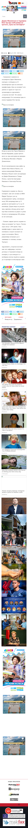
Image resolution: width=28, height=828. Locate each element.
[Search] (25, 16)
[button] (14, 12)
